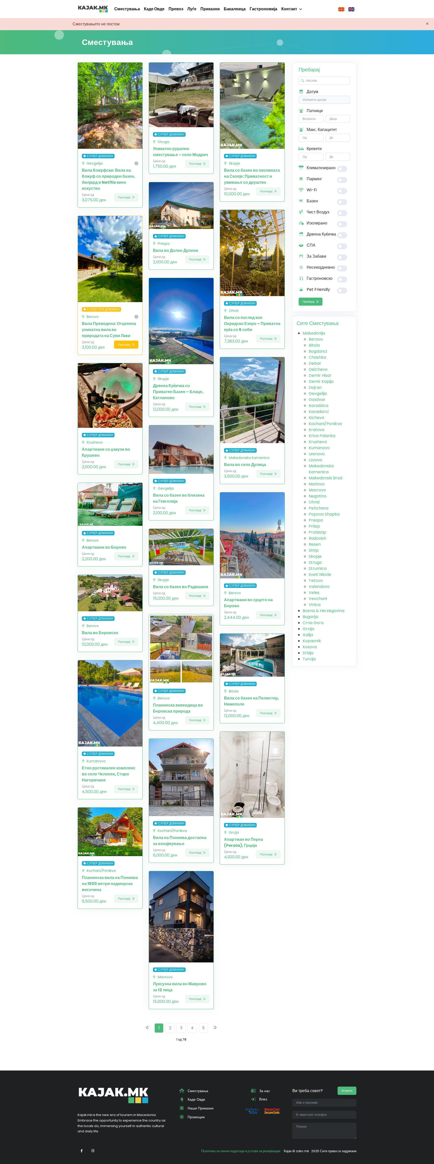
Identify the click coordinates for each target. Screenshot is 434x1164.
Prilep (314, 526)
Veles (314, 592)
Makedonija (314, 333)
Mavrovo (317, 490)
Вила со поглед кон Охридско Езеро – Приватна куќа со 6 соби (252, 324)
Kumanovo (319, 448)
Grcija (308, 629)
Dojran (315, 387)
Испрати (347, 1091)
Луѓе (191, 9)
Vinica (314, 605)
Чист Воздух (318, 212)
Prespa (316, 520)
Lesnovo (317, 454)
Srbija (308, 653)
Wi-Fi (311, 190)
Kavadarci (319, 411)
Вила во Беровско (100, 633)
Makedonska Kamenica (321, 469)
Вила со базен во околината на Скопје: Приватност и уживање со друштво (252, 176)
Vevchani (318, 598)
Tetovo (316, 580)
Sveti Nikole (320, 574)
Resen (315, 544)
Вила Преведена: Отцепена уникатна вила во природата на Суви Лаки (109, 330)
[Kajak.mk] (93, 9)
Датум (312, 92)
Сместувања (127, 9)
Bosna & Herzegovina (323, 611)
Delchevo (318, 369)
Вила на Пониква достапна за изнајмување (179, 841)
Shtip (314, 550)
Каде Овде (154, 9)
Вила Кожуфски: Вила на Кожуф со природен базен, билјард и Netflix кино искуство (108, 179)
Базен (312, 201)
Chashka (317, 357)
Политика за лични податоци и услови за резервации (240, 1151)
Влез (262, 1099)
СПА (310, 245)
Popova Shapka (324, 514)
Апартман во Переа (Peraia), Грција (243, 842)
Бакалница (235, 9)
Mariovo (316, 484)
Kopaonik (312, 641)
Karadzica (318, 405)
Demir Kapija (321, 381)
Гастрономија (263, 9)
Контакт (289, 9)
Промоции (196, 1117)
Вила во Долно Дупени (175, 250)
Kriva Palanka (322, 436)
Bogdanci (318, 351)
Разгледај (124, 197)
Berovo (316, 339)
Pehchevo (319, 508)
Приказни (210, 9)
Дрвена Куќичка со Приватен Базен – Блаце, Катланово (178, 392)
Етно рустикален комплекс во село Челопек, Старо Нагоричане (108, 774)
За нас (264, 1090)
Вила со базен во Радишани (180, 587)
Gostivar (317, 399)
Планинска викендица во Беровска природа (178, 708)
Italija (308, 635)
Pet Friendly (318, 289)
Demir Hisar (320, 375)
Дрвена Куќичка (321, 234)
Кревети (314, 149)
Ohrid (314, 502)
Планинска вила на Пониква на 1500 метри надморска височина (110, 884)
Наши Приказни (200, 1108)
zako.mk (302, 1151)
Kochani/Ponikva (325, 424)
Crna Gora (313, 623)
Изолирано (316, 223)
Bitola (314, 345)
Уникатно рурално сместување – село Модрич (180, 152)
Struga (315, 562)
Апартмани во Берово (104, 547)
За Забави (316, 256)
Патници (314, 111)
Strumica (318, 568)
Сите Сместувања (318, 323)
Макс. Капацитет (321, 129)
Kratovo (316, 430)
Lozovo (315, 460)
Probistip (317, 532)
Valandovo (319, 586)
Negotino (318, 496)
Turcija (309, 659)
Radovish (317, 538)
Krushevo (318, 442)
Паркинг (314, 179)
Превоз (176, 9)
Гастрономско (319, 278)
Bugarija (310, 617)
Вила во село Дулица (245, 465)
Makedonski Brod (325, 478)
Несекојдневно (320, 267)
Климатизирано (321, 168)
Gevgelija (318, 393)
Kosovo (310, 647)
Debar (315, 363)
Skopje (315, 556)
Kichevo (316, 418)
